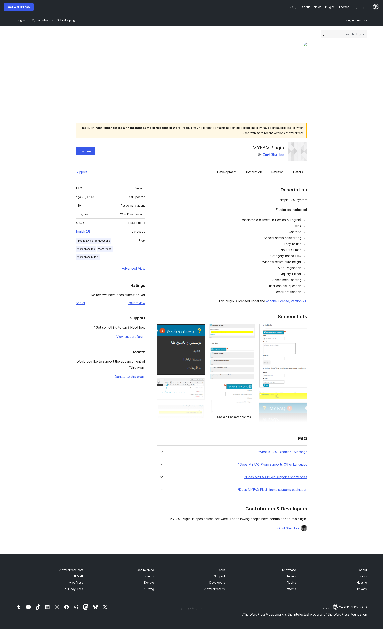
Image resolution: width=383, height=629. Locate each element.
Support (81, 172)
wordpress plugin (87, 256)
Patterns (290, 589)
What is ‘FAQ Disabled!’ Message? (282, 452)
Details (298, 172)
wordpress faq (86, 248)
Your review (136, 303)
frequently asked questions (93, 240)
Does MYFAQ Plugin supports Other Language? (272, 464)
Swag (148, 589)
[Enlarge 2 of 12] (302, 396)
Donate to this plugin (130, 377)
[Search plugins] (325, 34)
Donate (147, 582)
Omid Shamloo (273, 154)
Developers (217, 582)
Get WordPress (19, 7)
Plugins (291, 582)
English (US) (84, 231)
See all (80, 303)
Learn (221, 570)
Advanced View (133, 268)
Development (227, 172)
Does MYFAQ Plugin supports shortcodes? (275, 477)
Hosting (362, 582)
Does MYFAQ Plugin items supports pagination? (272, 490)
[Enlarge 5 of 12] (251, 329)
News (363, 576)
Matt (78, 576)
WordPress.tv (214, 589)
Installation (254, 172)
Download (85, 151)
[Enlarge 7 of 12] (251, 389)
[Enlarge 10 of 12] (199, 384)
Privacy (362, 589)
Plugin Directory (356, 20)
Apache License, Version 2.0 (286, 301)
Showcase (289, 570)
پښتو (326, 607)
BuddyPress (73, 589)
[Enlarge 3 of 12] (302, 408)
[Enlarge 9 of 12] (199, 329)
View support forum (130, 337)
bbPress (76, 582)
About (363, 570)
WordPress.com (71, 570)
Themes (290, 576)
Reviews (277, 172)
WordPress (104, 248)
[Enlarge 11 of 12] (199, 408)
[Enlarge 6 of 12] (251, 347)
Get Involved (145, 570)
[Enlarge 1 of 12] (302, 329)
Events (149, 576)
